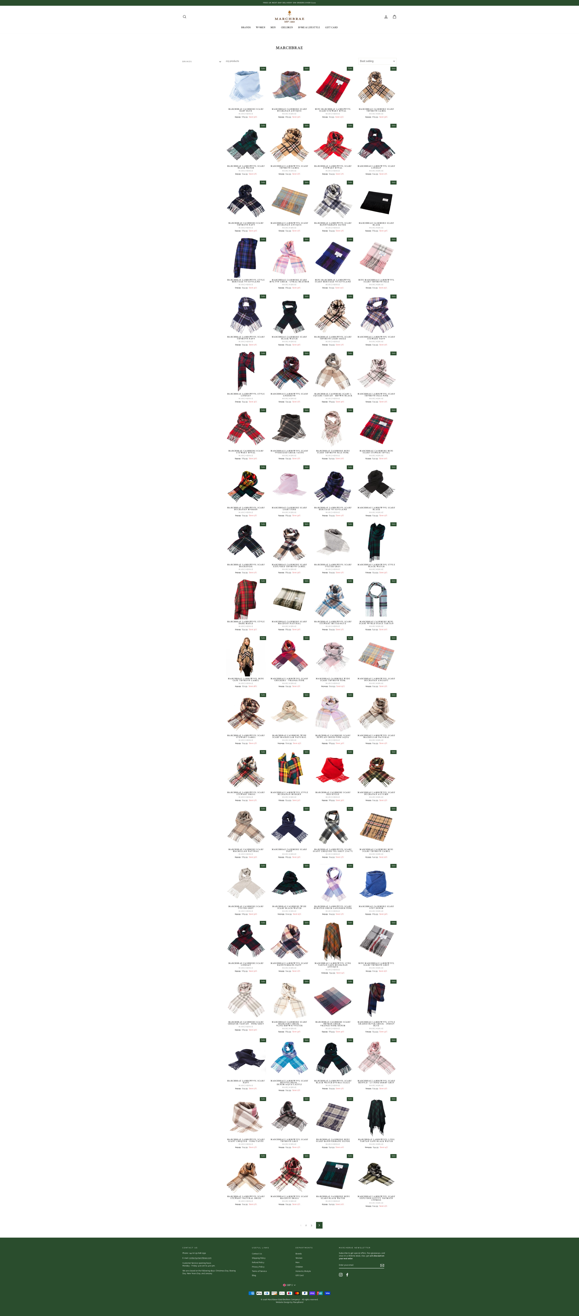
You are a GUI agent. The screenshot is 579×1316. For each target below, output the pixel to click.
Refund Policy (258, 1262)
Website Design (283, 1302)
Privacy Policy (258, 1267)
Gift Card (331, 27)
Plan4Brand (298, 1302)
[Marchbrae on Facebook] (347, 1275)
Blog (254, 1275)
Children (287, 27)
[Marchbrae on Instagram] (341, 1275)
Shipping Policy (259, 1258)
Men (273, 27)
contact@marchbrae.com (200, 1258)
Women (260, 27)
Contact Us (257, 1254)
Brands (246, 27)
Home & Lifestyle (309, 27)
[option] (289, 3)
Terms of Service (259, 1271)
